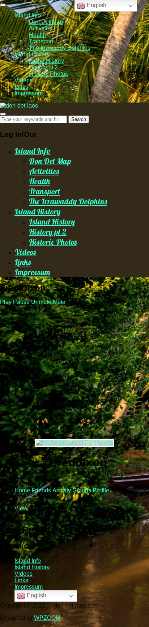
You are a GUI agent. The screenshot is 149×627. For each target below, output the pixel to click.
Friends (41, 490)
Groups (81, 490)
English (35, 595)
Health (37, 35)
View (20, 508)
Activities (40, 28)
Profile (101, 490)
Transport (41, 41)
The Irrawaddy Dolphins (59, 48)
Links (21, 87)
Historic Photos (48, 74)
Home (22, 490)
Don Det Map (46, 22)
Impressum (28, 93)
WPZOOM (47, 618)
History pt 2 (43, 67)
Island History (32, 54)
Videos (23, 80)
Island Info (27, 15)
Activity (61, 490)
